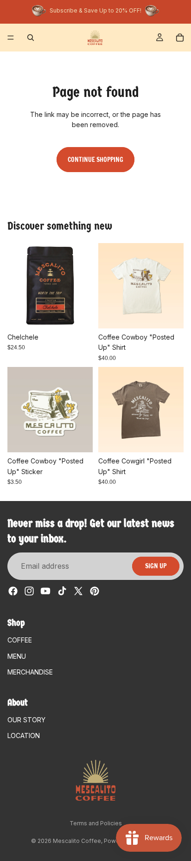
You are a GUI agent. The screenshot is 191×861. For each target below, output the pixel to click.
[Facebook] (13, 591)
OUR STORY (26, 720)
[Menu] (10, 37)
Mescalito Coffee (77, 840)
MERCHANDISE (30, 672)
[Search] (30, 37)
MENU (16, 656)
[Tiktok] (62, 591)
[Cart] (180, 37)
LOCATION (23, 735)
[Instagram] (29, 591)
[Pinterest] (94, 591)
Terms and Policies (96, 823)
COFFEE (19, 640)
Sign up (155, 566)
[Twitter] (78, 591)
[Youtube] (45, 591)
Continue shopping (95, 159)
